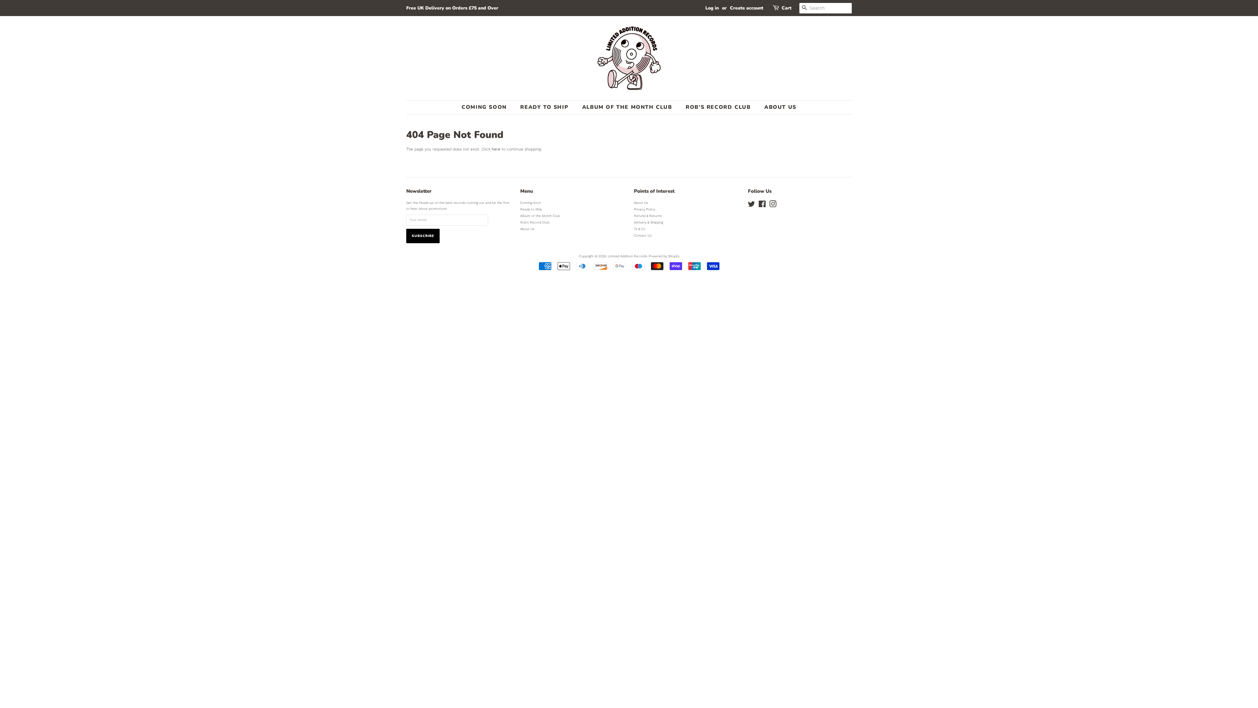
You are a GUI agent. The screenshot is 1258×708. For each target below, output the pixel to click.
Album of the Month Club (627, 107)
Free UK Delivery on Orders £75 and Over (452, 8)
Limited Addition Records (627, 256)
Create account (746, 8)
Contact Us (643, 235)
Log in (712, 8)
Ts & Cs (639, 229)
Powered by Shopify (664, 256)
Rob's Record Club (718, 107)
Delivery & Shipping (648, 222)
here (496, 149)
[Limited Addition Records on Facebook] (762, 205)
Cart (786, 8)
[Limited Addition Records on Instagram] (772, 205)
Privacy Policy (644, 209)
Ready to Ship (544, 107)
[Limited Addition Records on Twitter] (751, 205)
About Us (780, 107)
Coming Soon (484, 107)
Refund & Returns (648, 216)
